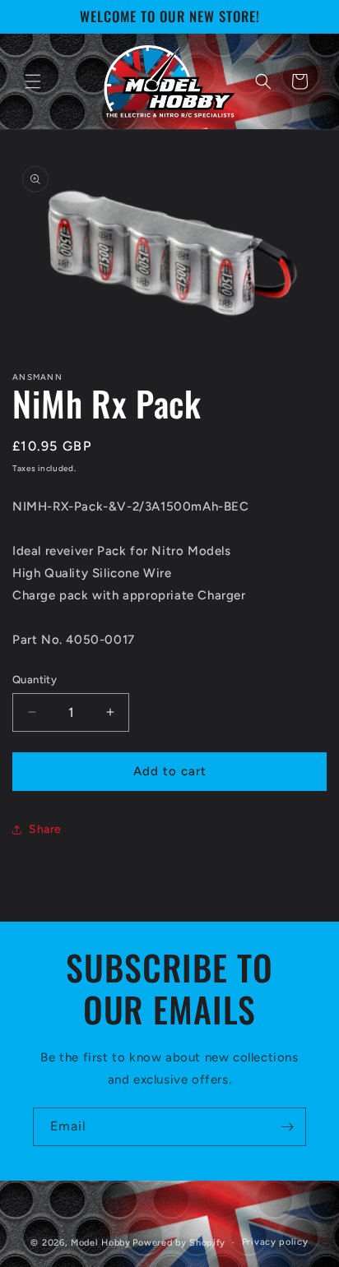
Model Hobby (101, 1242)
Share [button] (45, 829)
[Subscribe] (287, 1126)
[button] (33, 81)
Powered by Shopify (178, 1242)
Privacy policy (275, 1242)
